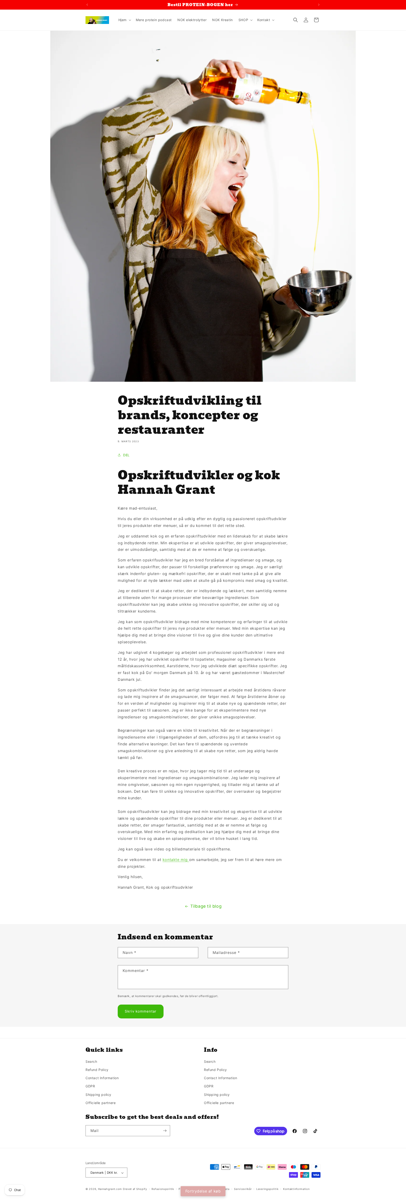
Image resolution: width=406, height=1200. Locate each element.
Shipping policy (98, 1095)
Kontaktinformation (296, 1189)
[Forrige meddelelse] (87, 4)
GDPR (90, 1086)
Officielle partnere (101, 1103)
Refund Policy (97, 1070)
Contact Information (102, 1078)
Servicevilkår (243, 1189)
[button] (124, 20)
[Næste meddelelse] (319, 4)
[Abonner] (165, 1130)
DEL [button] (126, 455)
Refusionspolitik (163, 1189)
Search (91, 1061)
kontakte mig (176, 859)
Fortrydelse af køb (203, 1191)
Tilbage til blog (206, 906)
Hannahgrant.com (110, 1189)
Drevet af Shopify (135, 1189)
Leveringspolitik (267, 1189)
